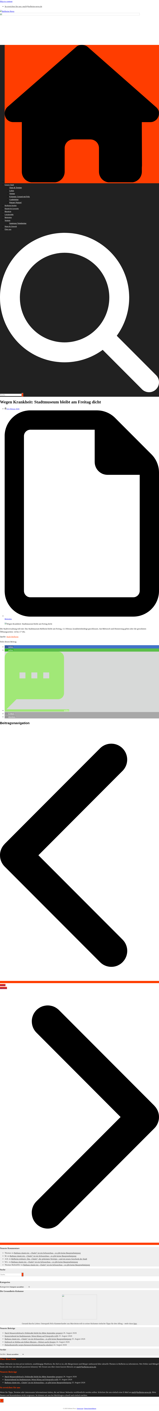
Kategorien (4, 1287)
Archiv (3, 1354)
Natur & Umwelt (11, 226)
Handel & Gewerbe (12, 209)
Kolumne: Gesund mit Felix (19, 197)
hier (135, 1323)
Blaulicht (8, 211)
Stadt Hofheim (12, 637)
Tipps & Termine (15, 188)
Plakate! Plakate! (15, 203)
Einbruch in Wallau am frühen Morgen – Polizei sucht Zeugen (30, 1342)
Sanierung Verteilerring (17, 223)
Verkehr (7, 220)
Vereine (12, 194)
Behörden (8, 217)
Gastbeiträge (14, 200)
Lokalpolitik (9, 214)
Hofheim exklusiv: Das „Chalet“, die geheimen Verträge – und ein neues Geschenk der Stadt (49, 1259)
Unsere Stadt (9, 185)
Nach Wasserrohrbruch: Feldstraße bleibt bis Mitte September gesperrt (34, 1333)
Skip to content (6, 1)
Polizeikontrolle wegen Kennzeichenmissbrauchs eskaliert (29, 1345)
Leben (11, 191)
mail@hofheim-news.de (86, 1367)
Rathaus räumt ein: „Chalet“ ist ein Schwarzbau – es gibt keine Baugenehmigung (47, 1253)
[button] (9, 647)
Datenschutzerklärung (90, 1408)
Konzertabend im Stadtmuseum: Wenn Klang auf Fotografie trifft (31, 1336)
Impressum (80, 1408)
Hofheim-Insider (11, 205)
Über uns (8, 229)
